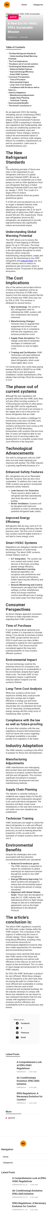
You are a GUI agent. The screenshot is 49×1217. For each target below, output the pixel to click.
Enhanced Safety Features (21, 69)
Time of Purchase (17, 80)
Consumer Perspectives (19, 77)
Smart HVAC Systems (19, 74)
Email (23, 1037)
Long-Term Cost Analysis (21, 85)
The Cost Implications (18, 61)
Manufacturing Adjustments (22, 95)
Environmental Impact (19, 82)
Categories (38, 5)
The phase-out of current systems (23, 64)
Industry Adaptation (17, 93)
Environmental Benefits (19, 103)
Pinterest (25, 1033)
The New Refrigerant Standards (22, 53)
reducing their (27, 261)
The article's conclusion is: (20, 106)
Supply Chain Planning (19, 98)
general (13, 17)
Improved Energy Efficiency (21, 72)
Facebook (25, 1023)
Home (24, 5)
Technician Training (18, 100)
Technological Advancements (21, 67)
